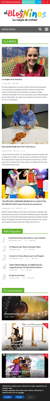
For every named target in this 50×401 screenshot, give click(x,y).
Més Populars (12, 231)
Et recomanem (13, 290)
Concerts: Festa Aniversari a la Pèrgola (26, 256)
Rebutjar (19, 397)
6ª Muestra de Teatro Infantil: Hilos (25, 247)
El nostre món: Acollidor (18, 313)
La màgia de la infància (12, 79)
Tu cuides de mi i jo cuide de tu (21, 371)
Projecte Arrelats (17, 275)
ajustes (21, 393)
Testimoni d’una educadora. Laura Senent (27, 238)
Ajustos (30, 397)
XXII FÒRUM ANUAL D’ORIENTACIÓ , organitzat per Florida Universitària (26, 266)
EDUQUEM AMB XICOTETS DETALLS (18, 146)
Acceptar (8, 397)
